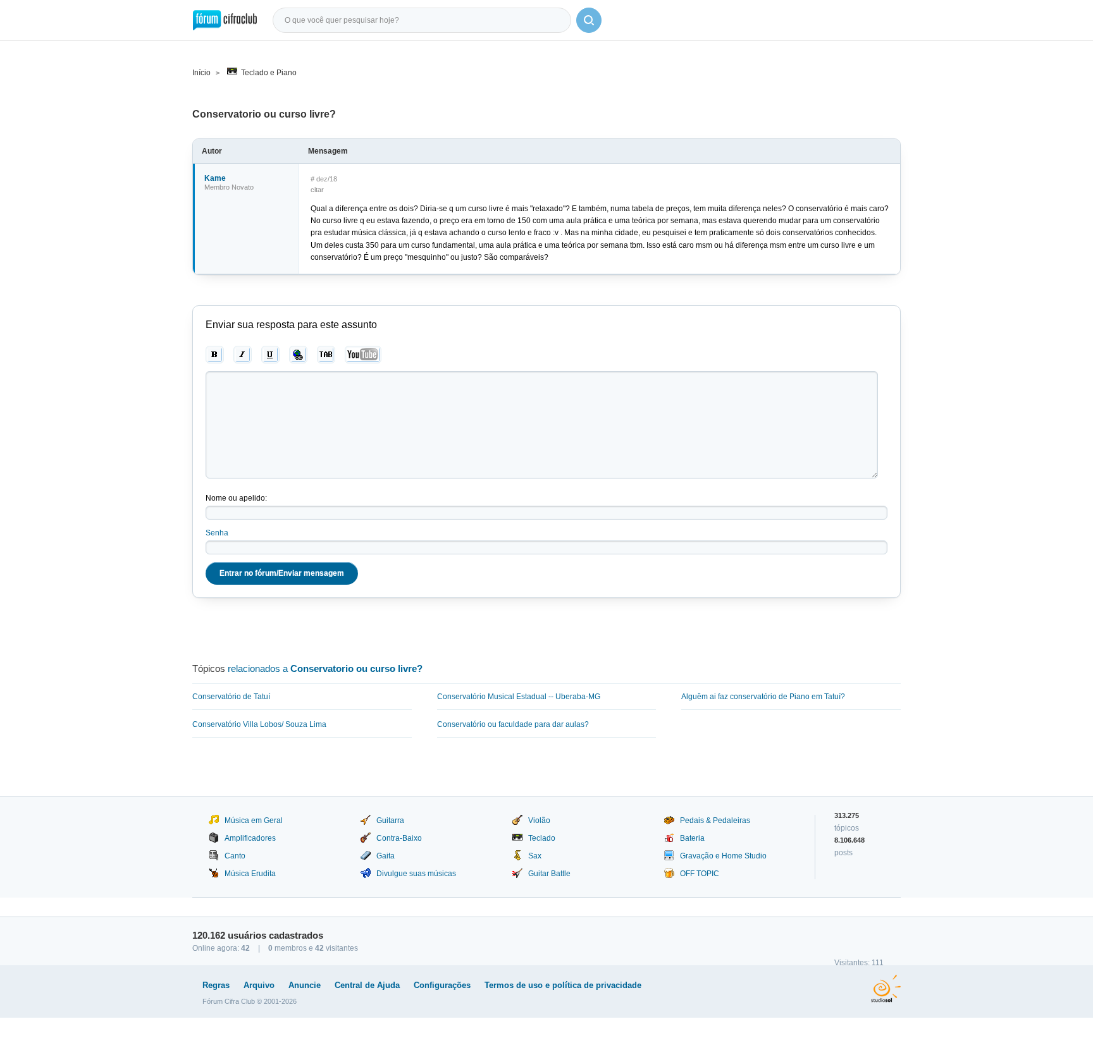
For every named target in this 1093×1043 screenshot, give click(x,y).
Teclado (541, 838)
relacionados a (325, 668)
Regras (216, 985)
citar (317, 189)
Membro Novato (229, 187)
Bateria (692, 838)
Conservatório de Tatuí (231, 696)
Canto (235, 855)
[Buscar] (589, 20)
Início (201, 72)
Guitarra (390, 820)
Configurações (442, 985)
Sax (534, 855)
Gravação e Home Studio (723, 855)
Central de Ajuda (367, 985)
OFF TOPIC (699, 873)
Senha (217, 532)
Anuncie (304, 985)
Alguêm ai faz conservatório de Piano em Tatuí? (763, 696)
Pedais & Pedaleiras (715, 820)
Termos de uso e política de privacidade (563, 985)
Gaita (385, 855)
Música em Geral (254, 820)
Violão (539, 820)
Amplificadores (250, 838)
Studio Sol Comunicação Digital (886, 989)
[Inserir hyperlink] (298, 354)
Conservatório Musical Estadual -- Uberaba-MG (518, 696)
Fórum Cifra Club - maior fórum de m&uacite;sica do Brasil (224, 20)
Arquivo (259, 985)
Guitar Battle (549, 873)
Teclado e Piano (269, 72)
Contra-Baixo (399, 838)
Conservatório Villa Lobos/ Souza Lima (259, 724)
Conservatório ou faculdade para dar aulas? (513, 724)
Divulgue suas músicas (416, 873)
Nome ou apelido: (236, 498)
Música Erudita (250, 873)
